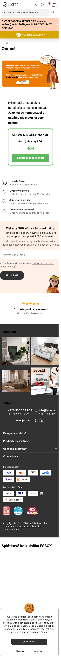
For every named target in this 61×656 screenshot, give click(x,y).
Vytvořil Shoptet (11, 529)
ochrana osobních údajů (33, 632)
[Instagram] (41, 420)
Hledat (53, 12)
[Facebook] (35, 420)
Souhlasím (31, 641)
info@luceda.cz (49, 410)
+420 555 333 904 (20, 410)
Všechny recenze (35, 313)
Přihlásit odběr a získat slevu (12, 277)
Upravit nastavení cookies (28, 526)
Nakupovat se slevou (30, 157)
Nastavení (20, 651)
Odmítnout (37, 651)
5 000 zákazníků (41, 194)
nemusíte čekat (24, 212)
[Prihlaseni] (42, 5)
